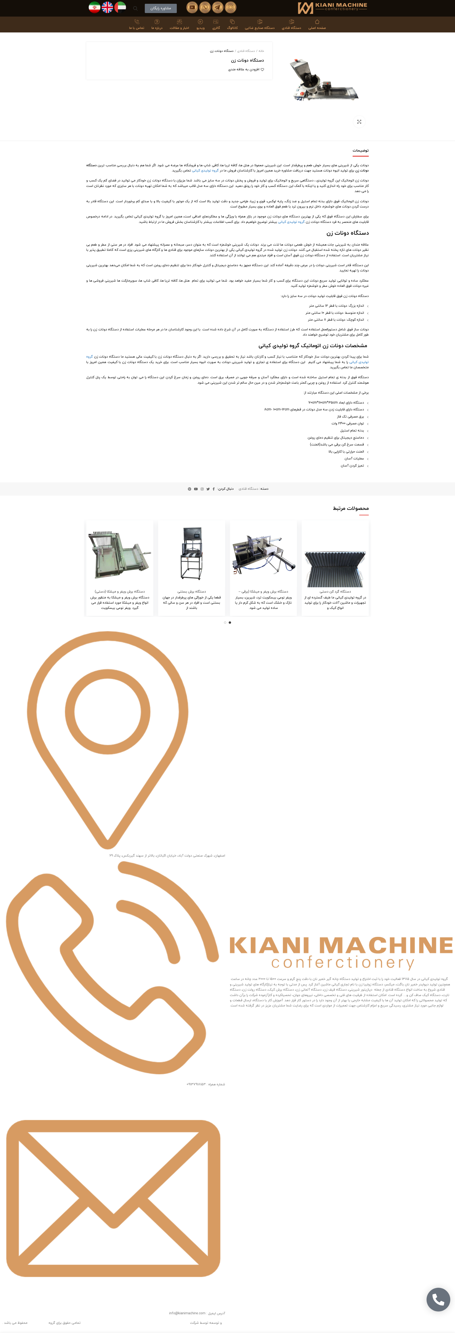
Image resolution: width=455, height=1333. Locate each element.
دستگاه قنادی (246, 51)
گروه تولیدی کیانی (205, 170)
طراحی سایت (232, 1323)
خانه (261, 51)
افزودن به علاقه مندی (243, 69)
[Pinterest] (190, 489)
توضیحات (361, 150)
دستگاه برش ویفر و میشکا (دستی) (120, 592)
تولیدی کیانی (38, 1323)
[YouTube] (196, 489)
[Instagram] (202, 489)
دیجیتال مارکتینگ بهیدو (171, 1323)
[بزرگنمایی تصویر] (359, 122)
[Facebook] (213, 489)
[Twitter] (208, 489)
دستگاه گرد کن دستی (335, 592)
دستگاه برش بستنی (191, 592)
